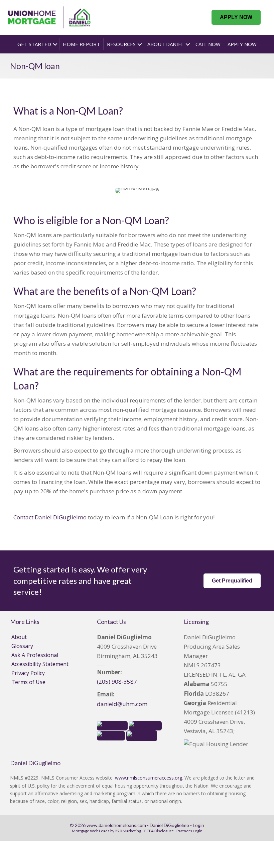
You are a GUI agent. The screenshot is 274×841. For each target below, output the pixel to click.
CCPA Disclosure (159, 830)
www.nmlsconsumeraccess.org (148, 778)
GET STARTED (34, 44)
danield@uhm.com (122, 704)
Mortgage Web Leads (91, 830)
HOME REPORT (81, 44)
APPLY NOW (242, 44)
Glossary (22, 646)
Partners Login (189, 830)
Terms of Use (28, 682)
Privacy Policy (28, 673)
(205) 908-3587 (117, 681)
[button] (236, 17)
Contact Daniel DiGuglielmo (50, 517)
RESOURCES (121, 44)
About (19, 637)
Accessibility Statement (39, 664)
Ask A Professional (34, 655)
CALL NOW (208, 44)
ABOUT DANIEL (165, 44)
